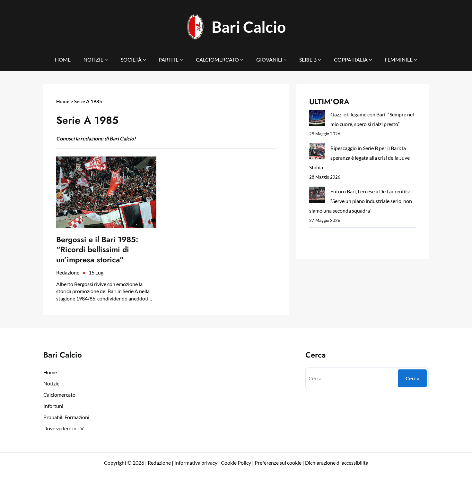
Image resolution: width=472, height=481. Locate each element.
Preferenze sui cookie (278, 463)
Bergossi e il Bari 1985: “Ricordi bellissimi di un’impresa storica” (97, 249)
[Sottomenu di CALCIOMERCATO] (241, 59)
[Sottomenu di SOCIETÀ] (144, 59)
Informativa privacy (195, 463)
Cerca (412, 378)
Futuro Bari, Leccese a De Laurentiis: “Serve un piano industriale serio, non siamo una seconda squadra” (360, 201)
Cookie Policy (236, 463)
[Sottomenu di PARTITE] (181, 59)
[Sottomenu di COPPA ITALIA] (370, 59)
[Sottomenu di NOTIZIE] (106, 59)
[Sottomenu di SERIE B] (319, 59)
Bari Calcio (249, 27)
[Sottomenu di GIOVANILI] (285, 59)
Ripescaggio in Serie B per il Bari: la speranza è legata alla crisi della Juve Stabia (359, 157)
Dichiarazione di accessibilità (336, 463)
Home (62, 101)
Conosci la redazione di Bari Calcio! (96, 138)
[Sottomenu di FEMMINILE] (415, 59)
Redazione (67, 272)
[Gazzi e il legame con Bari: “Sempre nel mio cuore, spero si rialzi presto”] (317, 119)
